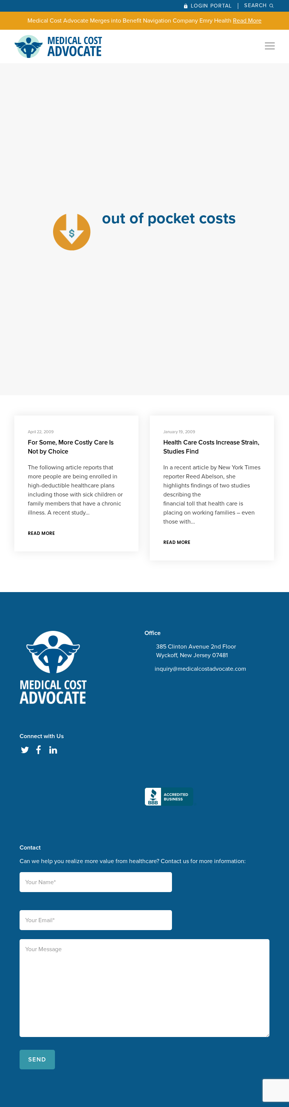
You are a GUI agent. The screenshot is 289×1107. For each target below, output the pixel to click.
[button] (170, 746)
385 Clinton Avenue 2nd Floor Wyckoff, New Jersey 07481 (196, 650)
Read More (247, 20)
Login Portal (211, 6)
